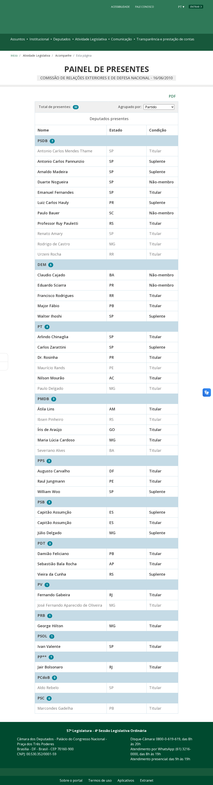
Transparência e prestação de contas (165, 39)
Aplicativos (126, 780)
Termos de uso (100, 780)
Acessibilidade (120, 7)
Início (14, 55)
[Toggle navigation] (14, 48)
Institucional (39, 39)
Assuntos (17, 39)
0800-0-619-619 (168, 739)
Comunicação (121, 39)
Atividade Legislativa (91, 39)
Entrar (194, 7)
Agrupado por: (129, 106)
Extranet (146, 780)
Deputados (62, 39)
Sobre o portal (71, 780)
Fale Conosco (144, 7)
